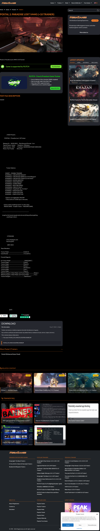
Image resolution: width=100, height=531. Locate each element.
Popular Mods (40, 509)
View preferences (92, 525)
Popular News (40, 515)
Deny (80, 525)
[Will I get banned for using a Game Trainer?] (17, 413)
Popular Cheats (41, 512)
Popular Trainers (41, 506)
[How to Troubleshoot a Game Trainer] (50, 413)
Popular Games (41, 503)
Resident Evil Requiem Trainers (17, 466)
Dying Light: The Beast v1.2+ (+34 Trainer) (48, 476)
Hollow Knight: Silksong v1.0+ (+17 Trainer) (48, 473)
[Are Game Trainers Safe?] (83, 413)
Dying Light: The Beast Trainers (17, 461)
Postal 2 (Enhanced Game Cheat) (10, 354)
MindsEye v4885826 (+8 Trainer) (45, 486)
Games (7, 9)
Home (1, 9)
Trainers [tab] (72, 62)
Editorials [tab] (86, 62)
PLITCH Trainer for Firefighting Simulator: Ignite (49, 483)
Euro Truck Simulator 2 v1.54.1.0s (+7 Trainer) (77, 483)
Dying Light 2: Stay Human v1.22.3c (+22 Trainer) (77, 465)
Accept (68, 525)
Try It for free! (56, 66)
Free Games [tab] (94, 62)
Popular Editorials (41, 518)
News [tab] (78, 62)
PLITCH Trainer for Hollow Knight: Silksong (48, 489)
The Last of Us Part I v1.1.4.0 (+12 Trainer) (76, 473)
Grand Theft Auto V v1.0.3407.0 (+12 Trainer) (76, 492)
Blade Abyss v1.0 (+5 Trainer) (72, 489)
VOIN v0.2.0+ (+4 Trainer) (71, 486)
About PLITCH (55, 88)
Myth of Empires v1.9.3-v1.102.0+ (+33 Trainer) (77, 480)
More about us (84, 32)
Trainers (21, 9)
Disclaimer (12, 509)
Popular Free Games (42, 521)
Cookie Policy (79, 528)
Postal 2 (14, 9)
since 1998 (95, 20)
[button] (97, 514)
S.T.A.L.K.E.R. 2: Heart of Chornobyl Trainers (20, 464)
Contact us (12, 506)
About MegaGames (14, 503)
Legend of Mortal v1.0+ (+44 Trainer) (46, 465)
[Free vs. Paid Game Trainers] (17, 435)
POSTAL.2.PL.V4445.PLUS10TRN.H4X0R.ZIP (13, 342)
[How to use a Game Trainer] (50, 435)
